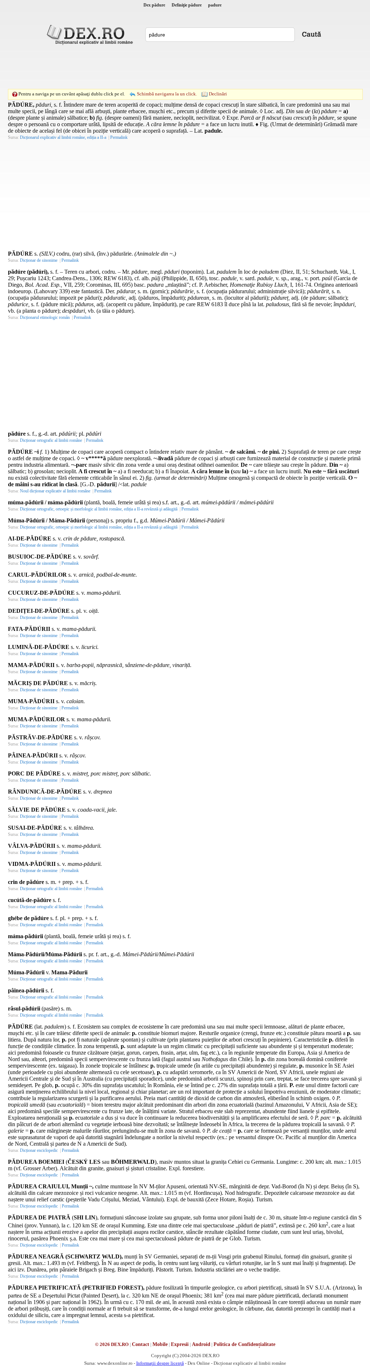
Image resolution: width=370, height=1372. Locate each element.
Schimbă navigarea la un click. (167, 94)
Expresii (180, 1344)
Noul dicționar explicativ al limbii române (55, 490)
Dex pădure (154, 5)
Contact (140, 1344)
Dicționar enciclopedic (39, 1150)
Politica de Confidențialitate (244, 1344)
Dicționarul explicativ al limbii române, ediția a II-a (63, 137)
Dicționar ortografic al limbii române (51, 440)
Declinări (218, 94)
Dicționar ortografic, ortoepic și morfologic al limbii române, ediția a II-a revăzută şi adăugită (98, 509)
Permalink (119, 137)
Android (201, 1344)
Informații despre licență (160, 1363)
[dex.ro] (91, 34)
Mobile (160, 1344)
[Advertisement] (185, 67)
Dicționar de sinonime (38, 260)
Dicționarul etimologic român (45, 317)
